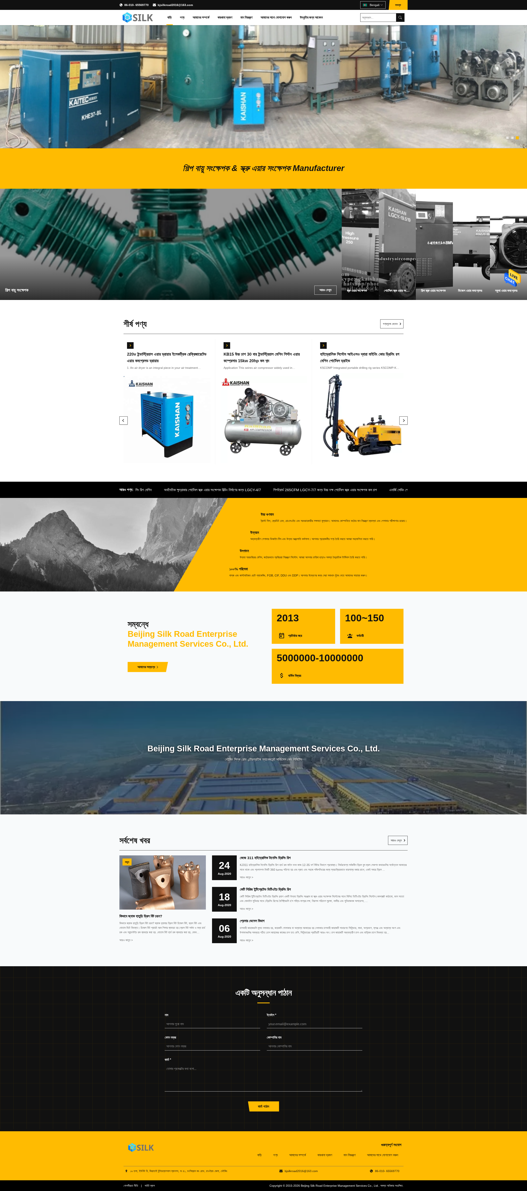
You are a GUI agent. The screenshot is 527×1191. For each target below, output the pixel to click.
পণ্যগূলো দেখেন (390, 324)
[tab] (507, 138)
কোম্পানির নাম (274, 1037)
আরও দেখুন (396, 840)
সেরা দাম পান (167, 421)
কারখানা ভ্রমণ (225, 17)
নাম (166, 1015)
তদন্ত (398, 5)
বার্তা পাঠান (263, 1106)
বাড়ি (169, 17)
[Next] (403, 420)
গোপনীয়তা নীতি (131, 1185)
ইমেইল (271, 1015)
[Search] (400, 17)
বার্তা (168, 1059)
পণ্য (182, 17)
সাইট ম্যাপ (150, 1185)
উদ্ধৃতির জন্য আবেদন (311, 17)
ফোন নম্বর (170, 1037)
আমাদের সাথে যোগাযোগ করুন (276, 17)
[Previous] (123, 420)
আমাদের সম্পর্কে (201, 17)
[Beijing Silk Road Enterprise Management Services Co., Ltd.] (138, 17)
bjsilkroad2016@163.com (175, 5)
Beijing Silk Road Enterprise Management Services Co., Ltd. (340, 1185)
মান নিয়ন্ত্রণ (246, 17)
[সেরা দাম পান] (130, 345)
